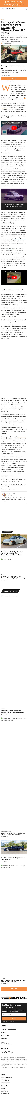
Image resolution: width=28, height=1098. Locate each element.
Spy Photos (5, 1080)
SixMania (11, 248)
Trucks (3, 574)
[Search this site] (26, 9)
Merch (3, 1032)
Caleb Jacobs (4, 580)
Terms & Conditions (6, 1045)
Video (3, 1088)
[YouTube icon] (2, 1052)
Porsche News (4, 550)
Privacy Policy (20, 1)
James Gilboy (4, 714)
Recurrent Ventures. (9, 1057)
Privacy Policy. (11, 81)
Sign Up (14, 78)
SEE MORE (14, 988)
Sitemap (3, 1042)
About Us (4, 1026)
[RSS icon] (12, 1052)
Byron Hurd (4, 557)
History (3, 708)
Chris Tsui (3, 41)
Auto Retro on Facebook (19, 239)
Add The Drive (8, 43)
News (2, 19)
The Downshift (6, 1077)
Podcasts (4, 1091)
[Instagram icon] (5, 1052)
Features (4, 1085)
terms (23, 1064)
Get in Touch (6, 1039)
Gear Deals (5, 1093)
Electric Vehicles (6, 831)
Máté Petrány (5, 836)
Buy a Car (5, 1035)
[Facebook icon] (9, 1052)
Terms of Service (4, 81)
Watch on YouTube (8, 1029)
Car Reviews (5, 1083)
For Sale (3, 855)
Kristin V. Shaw (5, 861)
